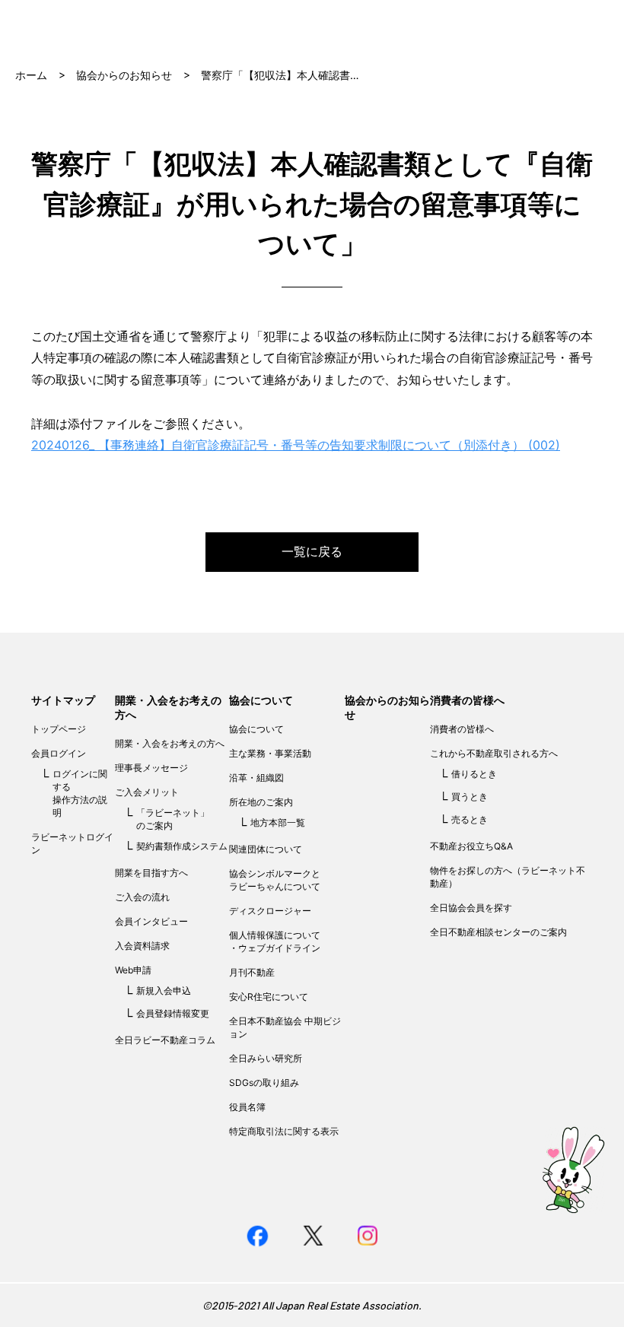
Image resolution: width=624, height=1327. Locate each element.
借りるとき (474, 773)
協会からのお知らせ (124, 74)
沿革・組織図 (256, 777)
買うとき (469, 796)
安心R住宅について (268, 996)
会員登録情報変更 (172, 1013)
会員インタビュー (151, 921)
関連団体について (265, 849)
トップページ (58, 729)
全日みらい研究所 (265, 1058)
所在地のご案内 (261, 802)
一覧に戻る (312, 551)
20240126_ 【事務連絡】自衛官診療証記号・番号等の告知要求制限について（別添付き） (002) (295, 444)
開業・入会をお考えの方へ (169, 743)
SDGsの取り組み (264, 1082)
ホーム (31, 74)
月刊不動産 (252, 972)
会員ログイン (58, 753)
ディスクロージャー (270, 910)
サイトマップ (63, 700)
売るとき (469, 819)
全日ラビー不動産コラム (165, 1040)
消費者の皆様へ (467, 700)
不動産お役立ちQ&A (471, 846)
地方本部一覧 (277, 822)
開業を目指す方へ (151, 872)
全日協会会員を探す (471, 907)
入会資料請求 (142, 945)
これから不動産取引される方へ (494, 753)
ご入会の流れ (142, 897)
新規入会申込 (163, 990)
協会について (261, 700)
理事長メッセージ (151, 767)
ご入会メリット (147, 792)
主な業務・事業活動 (270, 753)
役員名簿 (247, 1107)
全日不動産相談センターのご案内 (498, 932)
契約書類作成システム (182, 846)
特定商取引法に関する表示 (284, 1131)
